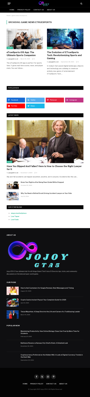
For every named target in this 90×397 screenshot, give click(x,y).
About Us (51, 10)
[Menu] (9, 3)
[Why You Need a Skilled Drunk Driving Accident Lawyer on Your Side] (13, 196)
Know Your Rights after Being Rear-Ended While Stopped (42, 182)
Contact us (38, 10)
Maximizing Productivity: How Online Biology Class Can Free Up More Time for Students (50, 332)
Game (50, 48)
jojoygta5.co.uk (13, 59)
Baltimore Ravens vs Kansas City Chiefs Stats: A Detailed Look (44, 343)
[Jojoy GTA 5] (45, 3)
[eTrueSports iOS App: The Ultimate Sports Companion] (25, 39)
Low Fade (15, 219)
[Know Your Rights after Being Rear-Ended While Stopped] (13, 185)
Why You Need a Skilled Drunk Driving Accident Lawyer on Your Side (46, 193)
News (9, 162)
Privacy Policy (24, 10)
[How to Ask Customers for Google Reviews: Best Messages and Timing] (13, 291)
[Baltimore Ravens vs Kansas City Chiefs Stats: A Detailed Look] (13, 346)
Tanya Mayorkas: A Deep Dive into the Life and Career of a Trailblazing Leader (50, 311)
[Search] (81, 3)
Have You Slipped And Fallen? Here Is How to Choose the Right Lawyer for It (44, 168)
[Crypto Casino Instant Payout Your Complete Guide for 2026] (13, 302)
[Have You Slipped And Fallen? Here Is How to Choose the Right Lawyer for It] (45, 141)
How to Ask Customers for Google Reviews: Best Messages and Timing (47, 288)
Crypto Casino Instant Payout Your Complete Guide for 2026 (43, 300)
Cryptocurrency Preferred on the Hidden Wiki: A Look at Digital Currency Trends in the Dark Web (52, 356)
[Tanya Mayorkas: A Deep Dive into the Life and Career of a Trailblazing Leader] (13, 314)
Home (12, 10)
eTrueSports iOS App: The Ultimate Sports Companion (21, 54)
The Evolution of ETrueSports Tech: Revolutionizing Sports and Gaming (64, 55)
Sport (9, 48)
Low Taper (15, 216)
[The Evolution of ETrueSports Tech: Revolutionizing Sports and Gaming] (65, 39)
